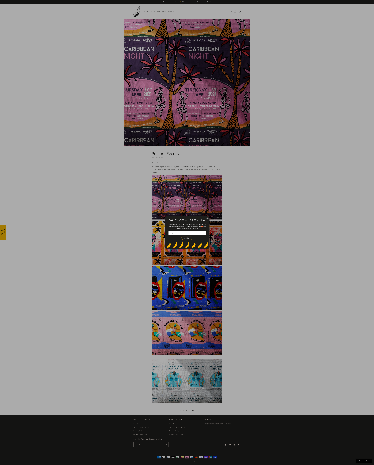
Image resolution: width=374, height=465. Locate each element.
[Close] (207, 218)
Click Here (187, 238)
